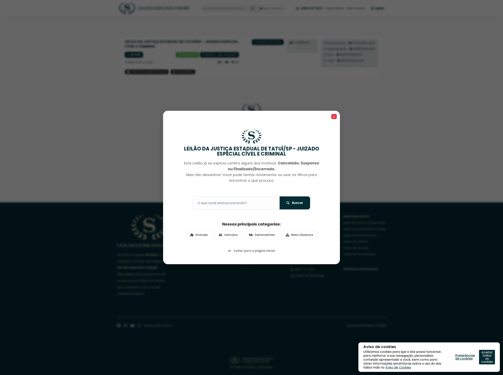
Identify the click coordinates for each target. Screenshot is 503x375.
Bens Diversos (302, 235)
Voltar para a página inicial (254, 250)
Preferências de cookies (465, 357)
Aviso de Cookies (398, 367)
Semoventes (265, 235)
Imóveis (202, 235)
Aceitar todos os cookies (487, 357)
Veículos (231, 235)
